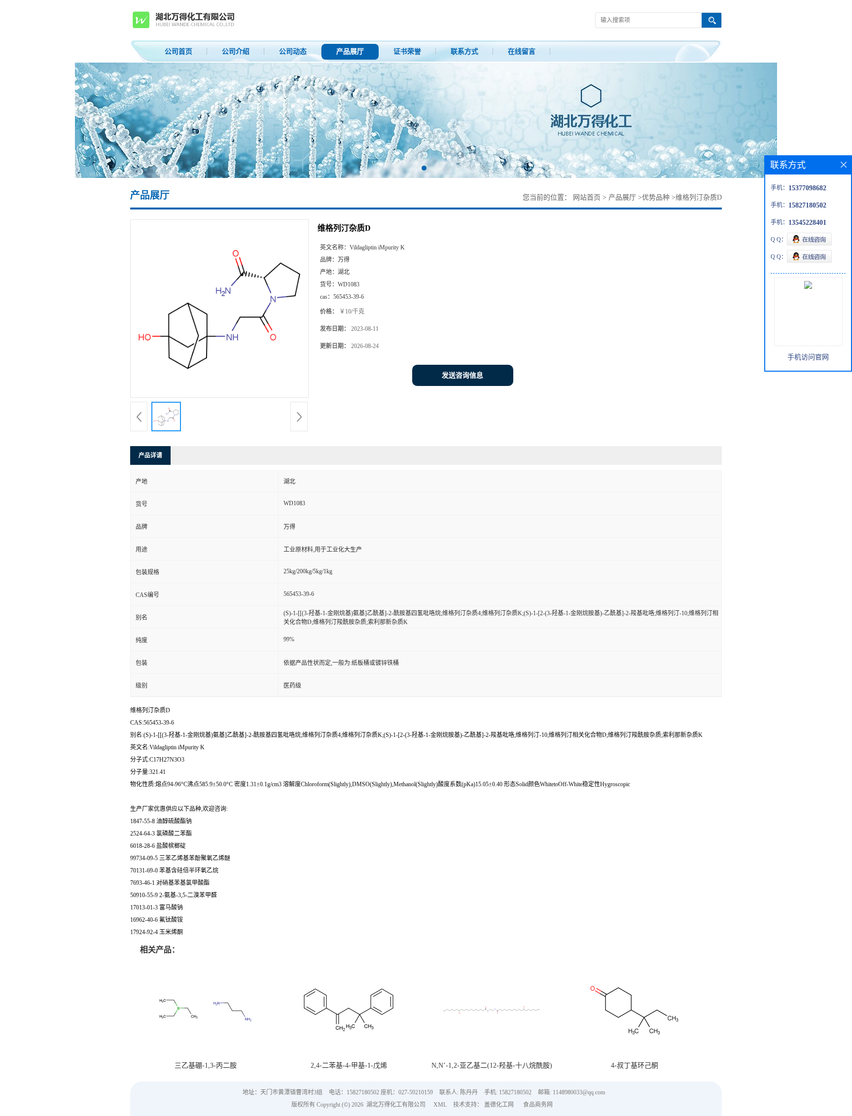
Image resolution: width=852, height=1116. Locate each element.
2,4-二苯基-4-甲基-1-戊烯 (349, 1065)
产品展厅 (350, 51)
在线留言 (521, 51)
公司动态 (293, 51)
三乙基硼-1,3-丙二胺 (206, 1065)
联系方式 (464, 51)
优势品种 (656, 197)
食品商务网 (538, 1104)
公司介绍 (235, 51)
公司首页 (178, 51)
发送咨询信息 (462, 375)
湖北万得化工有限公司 (396, 1104)
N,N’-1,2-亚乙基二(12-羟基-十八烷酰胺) (491, 1065)
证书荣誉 (407, 51)
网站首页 (587, 197)
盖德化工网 (499, 1104)
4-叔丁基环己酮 (634, 1065)
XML (440, 1104)
